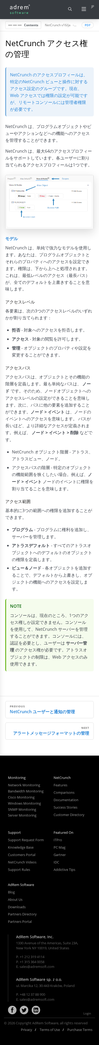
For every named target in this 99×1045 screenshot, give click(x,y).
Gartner (60, 854)
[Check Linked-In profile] (35, 1010)
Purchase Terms (79, 1029)
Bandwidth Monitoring (26, 791)
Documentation (66, 799)
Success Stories (65, 807)
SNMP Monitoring (22, 809)
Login (87, 1013)
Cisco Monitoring (21, 797)
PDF (88, 25)
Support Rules (19, 869)
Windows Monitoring (24, 803)
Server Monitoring (22, 815)
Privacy (26, 1029)
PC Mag (59, 847)
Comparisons (64, 792)
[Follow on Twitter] (24, 1010)
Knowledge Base (21, 847)
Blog (11, 892)
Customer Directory (69, 814)
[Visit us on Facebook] (12, 1010)
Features (60, 785)
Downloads (17, 907)
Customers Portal (21, 854)
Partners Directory (22, 914)
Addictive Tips (64, 869)
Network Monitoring (24, 785)
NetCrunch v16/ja (57, 25)
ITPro (58, 839)
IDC (56, 862)
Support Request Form (26, 839)
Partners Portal (20, 921)
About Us (15, 899)
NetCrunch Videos (22, 862)
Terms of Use (50, 1029)
